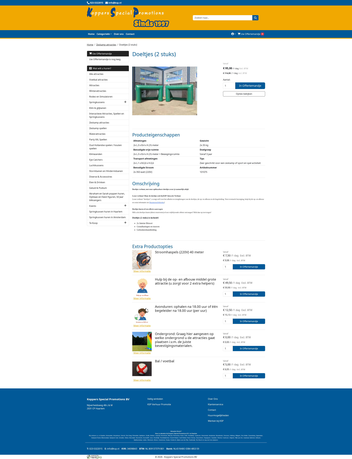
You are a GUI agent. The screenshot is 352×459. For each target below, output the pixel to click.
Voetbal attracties (98, 79)
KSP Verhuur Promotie (159, 404)
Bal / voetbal (164, 361)
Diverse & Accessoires (100, 176)
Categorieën (103, 33)
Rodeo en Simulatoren (100, 96)
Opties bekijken (244, 93)
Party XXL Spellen (98, 139)
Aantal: (226, 79)
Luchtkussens (96, 165)
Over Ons (213, 398)
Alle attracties (96, 74)
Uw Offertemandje (252, 33)
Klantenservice (215, 404)
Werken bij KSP (216, 420)
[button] (125, 102)
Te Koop (93, 223)
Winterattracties (97, 90)
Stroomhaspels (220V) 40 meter (179, 252)
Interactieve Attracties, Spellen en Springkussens (106, 115)
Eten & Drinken (97, 182)
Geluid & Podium (98, 187)
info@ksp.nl (112, 448)
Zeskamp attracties (106, 44)
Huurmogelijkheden (156, 202)
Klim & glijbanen (97, 108)
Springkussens (97, 102)
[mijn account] (233, 34)
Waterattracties (97, 133)
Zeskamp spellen (98, 128)
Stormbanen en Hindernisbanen (106, 171)
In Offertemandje (250, 86)
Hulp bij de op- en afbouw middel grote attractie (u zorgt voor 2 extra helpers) (185, 281)
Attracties (94, 85)
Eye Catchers (96, 159)
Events (92, 205)
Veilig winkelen (155, 398)
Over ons (119, 33)
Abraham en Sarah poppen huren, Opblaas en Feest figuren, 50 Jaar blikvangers (107, 197)
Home (91, 33)
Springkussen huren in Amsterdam (107, 217)
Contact (130, 33)
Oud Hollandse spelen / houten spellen (105, 147)
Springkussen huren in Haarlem (105, 211)
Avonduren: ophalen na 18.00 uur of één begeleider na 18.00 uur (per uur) (186, 308)
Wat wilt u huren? (101, 68)
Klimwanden (95, 154)
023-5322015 (94, 448)
